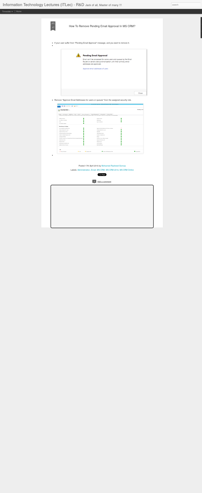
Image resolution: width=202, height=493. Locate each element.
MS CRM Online (127, 169)
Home (18, 11)
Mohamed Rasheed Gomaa (114, 165)
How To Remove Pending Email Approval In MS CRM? (102, 26)
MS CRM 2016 (112, 169)
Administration (84, 169)
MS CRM (101, 169)
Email (93, 169)
